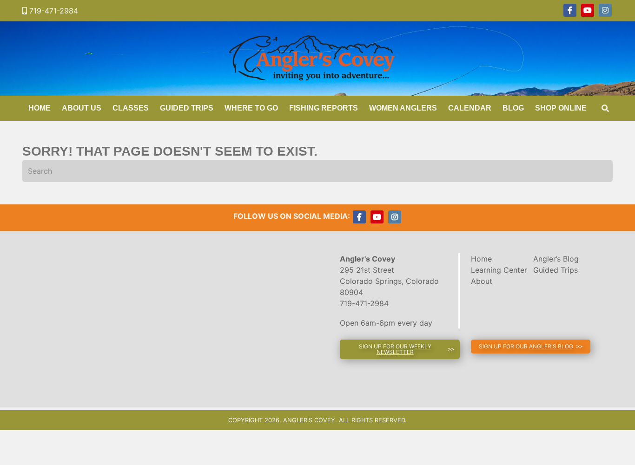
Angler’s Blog (556, 258)
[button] (400, 349)
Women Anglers (403, 108)
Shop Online (561, 108)
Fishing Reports (323, 108)
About (481, 281)
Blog (513, 108)
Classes (130, 108)
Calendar (469, 108)
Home (39, 108)
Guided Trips (186, 108)
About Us (81, 108)
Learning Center (499, 270)
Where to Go (251, 108)
